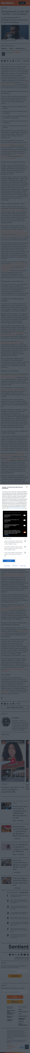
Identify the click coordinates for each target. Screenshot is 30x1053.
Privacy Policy (23, 565)
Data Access (15, 565)
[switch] (25, 515)
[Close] (27, 487)
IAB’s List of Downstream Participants (16, 508)
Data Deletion (7, 565)
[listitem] (15, 512)
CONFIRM (9, 560)
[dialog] (15, 526)
